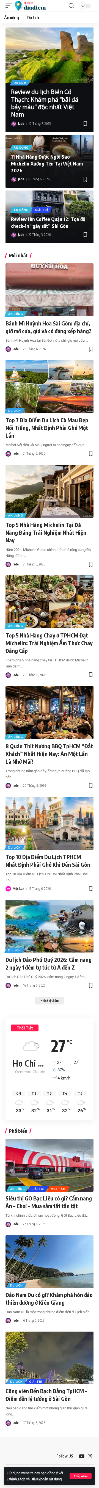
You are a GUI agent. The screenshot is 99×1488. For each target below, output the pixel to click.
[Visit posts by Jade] (13, 124)
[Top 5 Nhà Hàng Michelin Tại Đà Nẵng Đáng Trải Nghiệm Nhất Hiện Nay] (50, 491)
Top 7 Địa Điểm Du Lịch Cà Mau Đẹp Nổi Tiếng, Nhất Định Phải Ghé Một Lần (47, 427)
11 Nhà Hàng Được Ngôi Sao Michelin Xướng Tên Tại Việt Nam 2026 (47, 163)
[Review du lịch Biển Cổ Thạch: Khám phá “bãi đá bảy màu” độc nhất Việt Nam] (50, 55)
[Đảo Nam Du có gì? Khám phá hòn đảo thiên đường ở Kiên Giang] (50, 1261)
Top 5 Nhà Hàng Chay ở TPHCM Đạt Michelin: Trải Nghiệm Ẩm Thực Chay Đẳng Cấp (49, 643)
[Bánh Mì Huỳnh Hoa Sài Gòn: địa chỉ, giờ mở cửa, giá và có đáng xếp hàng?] (50, 289)
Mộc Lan (18, 889)
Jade (21, 124)
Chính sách (16, 1479)
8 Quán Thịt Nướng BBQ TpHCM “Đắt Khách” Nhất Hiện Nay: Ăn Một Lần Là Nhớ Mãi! (49, 753)
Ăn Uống (21, 147)
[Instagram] (90, 1456)
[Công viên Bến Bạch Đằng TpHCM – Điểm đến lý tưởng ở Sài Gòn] (50, 1358)
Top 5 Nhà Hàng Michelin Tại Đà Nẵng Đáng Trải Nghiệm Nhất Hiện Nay (46, 532)
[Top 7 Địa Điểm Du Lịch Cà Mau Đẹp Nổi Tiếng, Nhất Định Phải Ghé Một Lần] (50, 386)
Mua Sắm (58, 1189)
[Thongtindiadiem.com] (33, 6)
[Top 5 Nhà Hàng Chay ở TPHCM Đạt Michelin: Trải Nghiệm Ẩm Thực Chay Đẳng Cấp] (50, 601)
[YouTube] (82, 1456)
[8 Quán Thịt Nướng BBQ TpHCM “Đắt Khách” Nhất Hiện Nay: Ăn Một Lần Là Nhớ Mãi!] (50, 712)
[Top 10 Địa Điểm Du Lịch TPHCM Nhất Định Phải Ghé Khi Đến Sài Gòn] (50, 823)
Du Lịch (20, 82)
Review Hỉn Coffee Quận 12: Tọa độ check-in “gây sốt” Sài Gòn (48, 222)
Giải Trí (41, 210)
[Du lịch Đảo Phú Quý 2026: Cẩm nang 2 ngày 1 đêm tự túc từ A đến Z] (50, 926)
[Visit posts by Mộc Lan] (8, 888)
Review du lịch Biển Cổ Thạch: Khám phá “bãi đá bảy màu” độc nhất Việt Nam (44, 103)
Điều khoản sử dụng (46, 1479)
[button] (81, 1476)
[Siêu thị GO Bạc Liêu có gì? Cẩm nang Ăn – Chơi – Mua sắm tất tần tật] (50, 1165)
